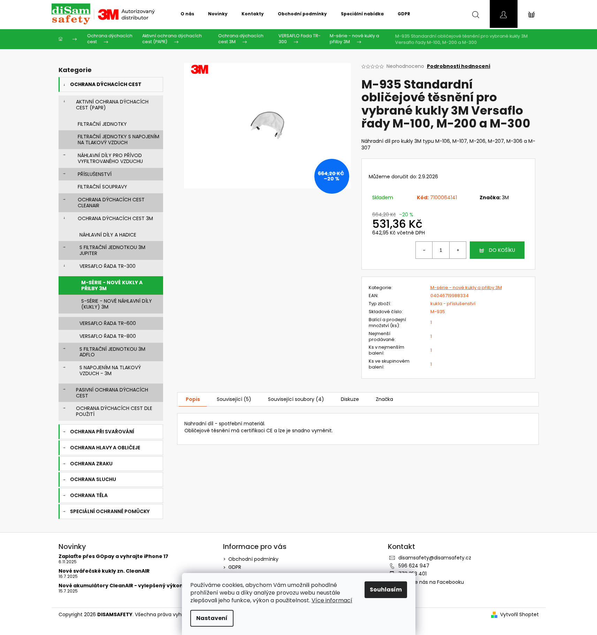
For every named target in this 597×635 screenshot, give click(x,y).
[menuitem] (187, 14)
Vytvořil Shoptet (519, 614)
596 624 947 (413, 565)
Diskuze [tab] (350, 399)
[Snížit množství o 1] (424, 250)
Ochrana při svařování (102, 431)
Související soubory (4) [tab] (296, 399)
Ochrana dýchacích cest (105, 84)
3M (505, 197)
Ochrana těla (89, 495)
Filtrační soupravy (102, 186)
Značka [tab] (384, 399)
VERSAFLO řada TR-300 (107, 266)
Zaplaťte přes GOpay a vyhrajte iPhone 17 (113, 556)
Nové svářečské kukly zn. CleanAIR (104, 571)
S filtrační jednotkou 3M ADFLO (112, 352)
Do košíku (502, 250)
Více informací (332, 600)
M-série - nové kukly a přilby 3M (112, 285)
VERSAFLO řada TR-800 (107, 336)
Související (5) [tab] (234, 399)
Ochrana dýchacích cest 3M (115, 218)
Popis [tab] (193, 399)
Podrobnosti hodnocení (458, 66)
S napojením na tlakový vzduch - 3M (110, 370)
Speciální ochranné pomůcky (110, 511)
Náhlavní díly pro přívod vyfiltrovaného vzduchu (110, 158)
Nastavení (212, 618)
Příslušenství (95, 174)
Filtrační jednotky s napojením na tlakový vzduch (118, 139)
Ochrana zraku (91, 463)
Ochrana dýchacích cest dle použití (114, 411)
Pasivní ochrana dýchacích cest (112, 392)
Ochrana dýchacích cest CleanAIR (111, 202)
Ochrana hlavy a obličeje (105, 447)
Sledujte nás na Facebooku (431, 582)
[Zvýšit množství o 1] (457, 250)
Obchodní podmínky (253, 559)
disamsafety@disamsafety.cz (434, 557)
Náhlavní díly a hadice (107, 234)
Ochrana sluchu (93, 479)
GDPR (234, 567)
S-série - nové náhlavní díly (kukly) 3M (116, 303)
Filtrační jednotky (102, 124)
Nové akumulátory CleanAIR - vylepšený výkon (121, 585)
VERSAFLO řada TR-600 (107, 323)
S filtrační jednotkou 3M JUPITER (112, 250)
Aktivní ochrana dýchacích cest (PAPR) (112, 104)
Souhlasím (386, 590)
